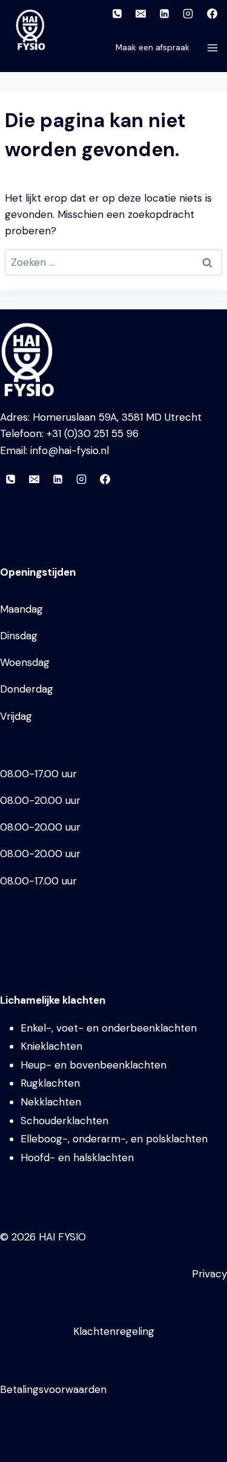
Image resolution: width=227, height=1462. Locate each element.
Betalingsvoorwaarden (53, 1389)
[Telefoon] (117, 13)
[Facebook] (212, 13)
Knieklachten (51, 1046)
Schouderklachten (64, 1120)
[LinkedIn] (164, 13)
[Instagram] (188, 13)
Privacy (209, 1273)
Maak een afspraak (152, 47)
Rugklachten (50, 1083)
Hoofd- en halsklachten (77, 1157)
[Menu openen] (214, 47)
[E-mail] (141, 13)
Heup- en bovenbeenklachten (93, 1065)
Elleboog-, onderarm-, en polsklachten (114, 1138)
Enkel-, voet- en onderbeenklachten (109, 1028)
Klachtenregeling (113, 1331)
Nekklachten (51, 1101)
